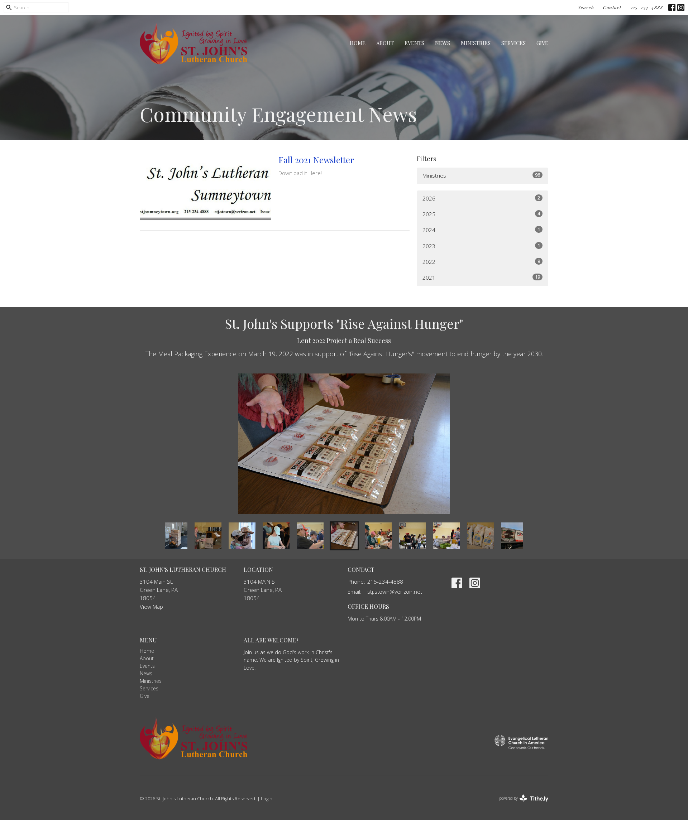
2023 (481, 246)
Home (358, 43)
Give (542, 43)
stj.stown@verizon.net (394, 591)
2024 (481, 229)
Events (414, 43)
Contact (612, 7)
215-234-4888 (646, 7)
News (442, 43)
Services (513, 43)
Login (266, 798)
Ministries (476, 43)
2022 (481, 261)
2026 (481, 198)
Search (586, 7)
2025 (481, 214)
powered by (519, 804)
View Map (151, 606)
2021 (481, 277)
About (385, 43)
